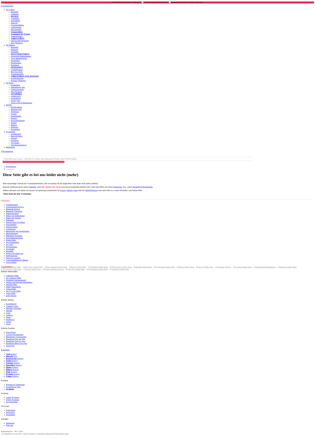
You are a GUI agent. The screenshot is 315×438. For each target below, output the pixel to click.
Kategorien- (118, 187)
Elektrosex (15, 112)
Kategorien (5, 350)
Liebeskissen (16, 98)
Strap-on (14, 23)
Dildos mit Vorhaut (13, 218)
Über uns (9, 425)
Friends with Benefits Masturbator (19, 282)
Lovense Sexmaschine (14, 335)
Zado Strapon (11, 296)
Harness (14, 118)
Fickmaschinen (12, 227)
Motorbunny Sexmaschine (16, 337)
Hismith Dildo (11, 285)
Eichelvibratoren (17, 78)
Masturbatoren (20, 54)
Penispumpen (16, 63)
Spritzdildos (15, 21)
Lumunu (9, 315)
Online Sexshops (12, 400)
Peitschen (14, 127)
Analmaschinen (12, 205)
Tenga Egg (10, 346)
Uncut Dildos (11, 262)
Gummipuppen (17, 70)
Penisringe (15, 65)
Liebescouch (16, 96)
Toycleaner (15, 143)
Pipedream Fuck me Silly (15, 339)
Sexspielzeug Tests (13, 387)
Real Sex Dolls (17, 72)
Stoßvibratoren (11, 256)
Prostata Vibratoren (18, 81)
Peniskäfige (15, 129)
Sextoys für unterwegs (14, 253)
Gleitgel (14, 138)
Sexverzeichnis (12, 402)
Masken (14, 125)
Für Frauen (10, 10)
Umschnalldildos (17, 25)
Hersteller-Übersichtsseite (143, 187)
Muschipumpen (12, 233)
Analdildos (15, 19)
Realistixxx (10, 320)
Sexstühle (9, 251)
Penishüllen (15, 61)
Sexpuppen (17, 67)
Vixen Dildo (11, 293)
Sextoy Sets (15, 101)
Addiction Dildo (12, 276)
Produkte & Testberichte (15, 385)
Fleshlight (14, 52)
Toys (11, 356)
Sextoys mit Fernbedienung (21, 103)
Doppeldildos (11, 225)
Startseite (32, 187)
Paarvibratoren (16, 92)
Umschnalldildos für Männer (17, 260)
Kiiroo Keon (11, 332)
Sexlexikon (10, 412)
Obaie (8, 317)
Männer (69, 190)
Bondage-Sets (16, 109)
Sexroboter (10, 249)
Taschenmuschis (17, 74)
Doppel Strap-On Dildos (15, 222)
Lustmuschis (11, 229)
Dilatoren (14, 50)
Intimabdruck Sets (18, 87)
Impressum (10, 423)
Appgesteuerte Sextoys (15, 207)
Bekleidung (10, 147)
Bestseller (14, 12)
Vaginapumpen (17, 36)
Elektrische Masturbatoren (21, 56)
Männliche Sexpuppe (14, 236)
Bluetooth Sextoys (13, 209)
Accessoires (10, 132)
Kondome (15, 141)
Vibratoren (17, 38)
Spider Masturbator (13, 287)
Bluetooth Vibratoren (14, 211)
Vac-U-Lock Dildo (13, 291)
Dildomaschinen (12, 214)
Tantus (8, 322)
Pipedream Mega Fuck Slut (16, 343)
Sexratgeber (10, 415)
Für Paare (9, 83)
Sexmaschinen (17, 32)
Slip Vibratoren (17, 43)
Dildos (14, 16)
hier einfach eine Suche (51, 187)
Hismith (9, 311)
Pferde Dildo (11, 240)
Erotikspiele (15, 85)
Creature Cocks (12, 306)
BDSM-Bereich (92, 190)
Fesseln (14, 114)
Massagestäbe (16, 30)
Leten (8, 313)
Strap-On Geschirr (13, 258)
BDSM (9, 105)
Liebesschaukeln (17, 90)
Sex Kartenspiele (12, 242)
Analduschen (16, 134)
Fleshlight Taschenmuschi (16, 280)
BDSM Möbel (16, 107)
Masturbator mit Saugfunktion (17, 231)
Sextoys (11, 354)
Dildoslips (10, 220)
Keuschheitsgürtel (18, 121)
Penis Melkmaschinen (14, 238)
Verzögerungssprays (18, 145)
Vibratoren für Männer (25, 76)
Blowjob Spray (17, 136)
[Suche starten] (33, 162)
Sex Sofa (9, 245)
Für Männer (10, 45)
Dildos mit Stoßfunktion (15, 216)
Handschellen (16, 116)
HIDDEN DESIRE (13, 308)
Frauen (63, 190)
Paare (75, 190)
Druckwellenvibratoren (20, 41)
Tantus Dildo (11, 289)
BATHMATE (11, 304)
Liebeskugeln (16, 27)
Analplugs (15, 14)
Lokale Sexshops (12, 397)
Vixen (8, 324)
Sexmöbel (16, 94)
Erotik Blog (10, 410)
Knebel (13, 123)
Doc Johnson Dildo (13, 278)
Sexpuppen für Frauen (20, 34)
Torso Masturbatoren (19, 58)
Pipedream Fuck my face (15, 341)
